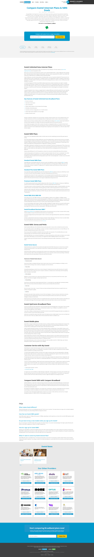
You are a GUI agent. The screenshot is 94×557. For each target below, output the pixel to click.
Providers (37, 2)
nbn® (33, 2)
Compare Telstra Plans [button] (40, 514)
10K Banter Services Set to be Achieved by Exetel (39, 460)
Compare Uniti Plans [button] (68, 514)
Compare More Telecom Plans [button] (40, 498)
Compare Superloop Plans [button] (67, 498)
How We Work (47, 553)
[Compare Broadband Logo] (42, 549)
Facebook (42, 554)
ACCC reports (57, 120)
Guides (46, 2)
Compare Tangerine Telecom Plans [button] (26, 514)
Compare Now (60, 37)
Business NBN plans (30, 211)
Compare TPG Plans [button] (54, 514)
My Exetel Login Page (29, 369)
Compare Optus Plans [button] (54, 498)
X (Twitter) (48, 554)
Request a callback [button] (26, 480)
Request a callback (76, 1)
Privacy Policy (57, 552)
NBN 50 (51, 171)
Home (40, 12)
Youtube (52, 554)
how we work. (53, 52)
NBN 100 (54, 183)
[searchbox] (42, 37)
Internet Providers (44, 12)
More (20, 465)
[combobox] (42, 36)
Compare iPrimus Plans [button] (26, 498)
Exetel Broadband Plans (51, 12)
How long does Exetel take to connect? (25, 460)
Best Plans (42, 2)
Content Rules (62, 552)
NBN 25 (63, 162)
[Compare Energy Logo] (52, 549)
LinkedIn (45, 554)
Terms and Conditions (52, 552)
